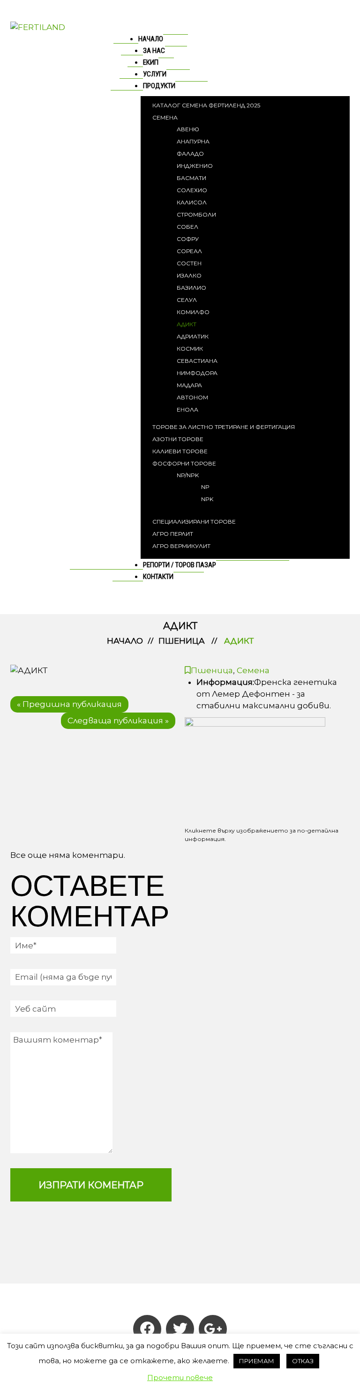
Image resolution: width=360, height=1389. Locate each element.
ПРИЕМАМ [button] (256, 1361)
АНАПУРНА (193, 141)
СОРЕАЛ (189, 251)
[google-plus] (213, 1329)
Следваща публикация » (118, 720)
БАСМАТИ (191, 177)
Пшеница (181, 641)
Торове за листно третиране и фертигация (223, 426)
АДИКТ (186, 324)
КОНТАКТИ (158, 576)
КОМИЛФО (193, 311)
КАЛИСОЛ (192, 202)
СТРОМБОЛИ (196, 214)
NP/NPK (188, 475)
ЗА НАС (154, 50)
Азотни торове (177, 439)
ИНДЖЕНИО (195, 165)
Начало (125, 641)
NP (205, 486)
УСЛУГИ (154, 74)
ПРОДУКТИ (159, 86)
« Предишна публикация (69, 704)
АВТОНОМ (192, 397)
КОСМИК (190, 348)
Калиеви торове (180, 451)
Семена (165, 117)
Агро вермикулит (181, 545)
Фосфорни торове (184, 463)
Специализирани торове (194, 521)
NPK (207, 499)
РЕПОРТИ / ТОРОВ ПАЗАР (179, 565)
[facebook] (147, 1329)
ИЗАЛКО (189, 275)
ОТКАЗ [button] (303, 1361)
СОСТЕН (189, 263)
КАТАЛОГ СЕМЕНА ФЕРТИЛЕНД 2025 (206, 105)
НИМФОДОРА (197, 372)
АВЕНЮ (188, 129)
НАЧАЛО (150, 39)
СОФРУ (188, 238)
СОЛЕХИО (192, 190)
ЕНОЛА (187, 409)
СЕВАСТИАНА (197, 360)
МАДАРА (189, 385)
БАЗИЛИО (191, 287)
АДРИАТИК (193, 336)
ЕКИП (150, 62)
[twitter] (180, 1329)
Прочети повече (180, 1377)
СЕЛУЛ (187, 299)
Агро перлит (172, 533)
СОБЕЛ (187, 226)
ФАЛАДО (190, 153)
